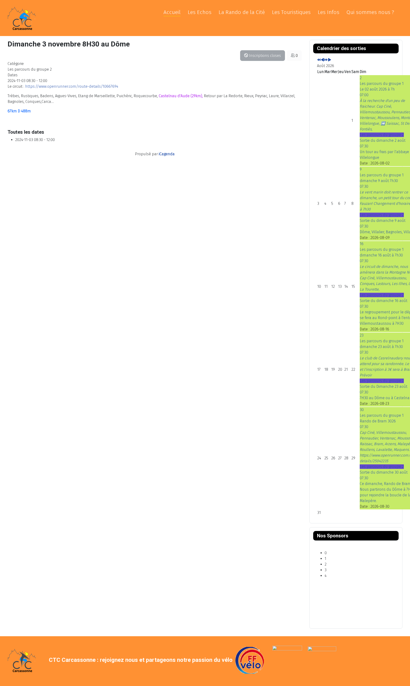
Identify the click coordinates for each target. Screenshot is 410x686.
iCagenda (167, 154)
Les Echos (199, 12)
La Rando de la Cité (242, 12)
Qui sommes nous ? (370, 12)
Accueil (172, 12)
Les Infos (328, 12)
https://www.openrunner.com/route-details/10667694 (71, 86)
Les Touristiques (291, 12)
